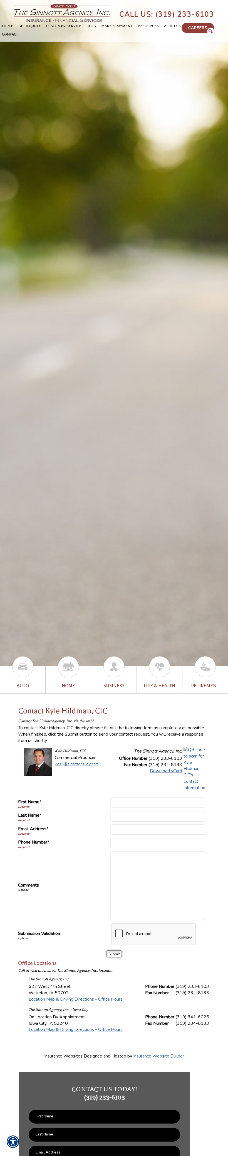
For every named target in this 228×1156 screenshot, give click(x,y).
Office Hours (110, 999)
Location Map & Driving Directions (61, 999)
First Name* (29, 802)
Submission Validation (39, 933)
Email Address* (33, 829)
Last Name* (29, 815)
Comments (28, 885)
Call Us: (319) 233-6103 (166, 14)
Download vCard (166, 771)
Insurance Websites (63, 1056)
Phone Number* (33, 842)
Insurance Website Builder (158, 1056)
